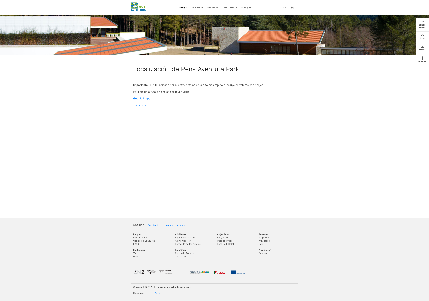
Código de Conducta (144, 240)
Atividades (197, 7)
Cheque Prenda (422, 26)
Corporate (180, 256)
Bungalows (222, 237)
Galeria (136, 256)
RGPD (136, 244)
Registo (263, 253)
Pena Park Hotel (225, 244)
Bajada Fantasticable (185, 237)
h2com (157, 293)
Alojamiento (230, 7)
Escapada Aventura (185, 253)
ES (284, 7)
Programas (213, 7)
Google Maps (141, 98)
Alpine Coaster (183, 240)
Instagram (167, 225)
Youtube (181, 225)
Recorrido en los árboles (188, 244)
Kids (261, 244)
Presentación (140, 237)
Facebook (422, 61)
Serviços (246, 7)
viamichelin (140, 105)
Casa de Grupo (225, 240)
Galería (422, 49)
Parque (183, 7)
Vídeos (422, 38)
